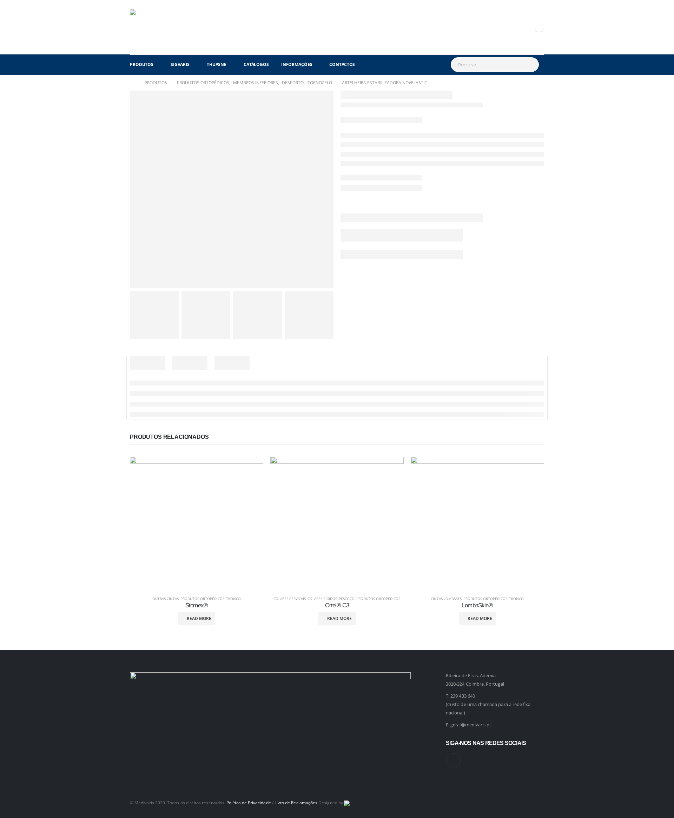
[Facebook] (539, 27)
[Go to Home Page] (132, 83)
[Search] (529, 65)
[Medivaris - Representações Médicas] (147, 27)
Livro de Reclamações (296, 802)
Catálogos (256, 64)
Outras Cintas (165, 598)
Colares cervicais (289, 598)
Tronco (233, 598)
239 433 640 (462, 696)
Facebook (454, 760)
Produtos (141, 64)
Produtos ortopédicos (202, 598)
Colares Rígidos (322, 598)
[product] (196, 523)
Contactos (342, 64)
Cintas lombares (446, 598)
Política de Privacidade (248, 802)
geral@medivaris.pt (470, 724)
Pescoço (347, 598)
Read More (199, 618)
